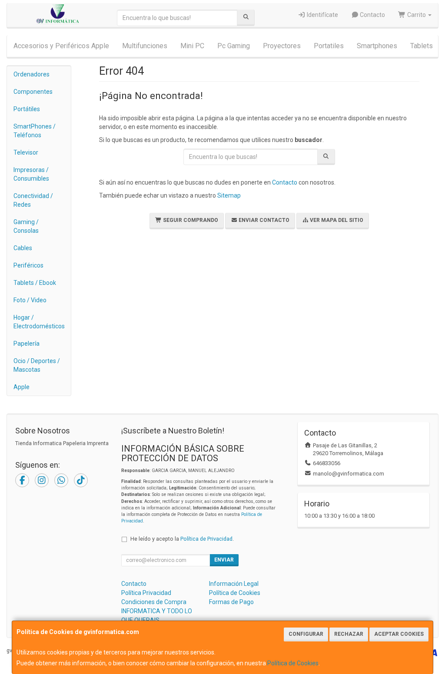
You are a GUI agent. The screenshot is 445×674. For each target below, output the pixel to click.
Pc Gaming (233, 46)
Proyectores (282, 46)
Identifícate (322, 14)
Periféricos (28, 265)
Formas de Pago (231, 601)
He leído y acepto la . (182, 538)
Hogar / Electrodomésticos (39, 322)
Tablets (421, 46)
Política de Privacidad (206, 538)
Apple (21, 386)
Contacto (372, 14)
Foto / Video (29, 300)
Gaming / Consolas (26, 226)
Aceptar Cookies (399, 634)
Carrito (416, 14)
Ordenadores (31, 74)
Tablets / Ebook (34, 282)
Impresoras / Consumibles (31, 174)
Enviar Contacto (263, 220)
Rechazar (348, 634)
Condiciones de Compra (153, 601)
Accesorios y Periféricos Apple (61, 46)
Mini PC (192, 46)
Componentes (33, 91)
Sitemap (229, 195)
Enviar (224, 560)
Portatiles (329, 46)
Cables (22, 247)
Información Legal (234, 583)
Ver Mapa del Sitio (336, 220)
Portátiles (26, 109)
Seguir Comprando (190, 220)
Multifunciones (144, 46)
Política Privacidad (146, 592)
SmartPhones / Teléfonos (34, 131)
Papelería (26, 343)
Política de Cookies (293, 663)
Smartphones (377, 46)
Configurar (306, 634)
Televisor (25, 152)
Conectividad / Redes (33, 200)
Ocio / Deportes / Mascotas (36, 365)
